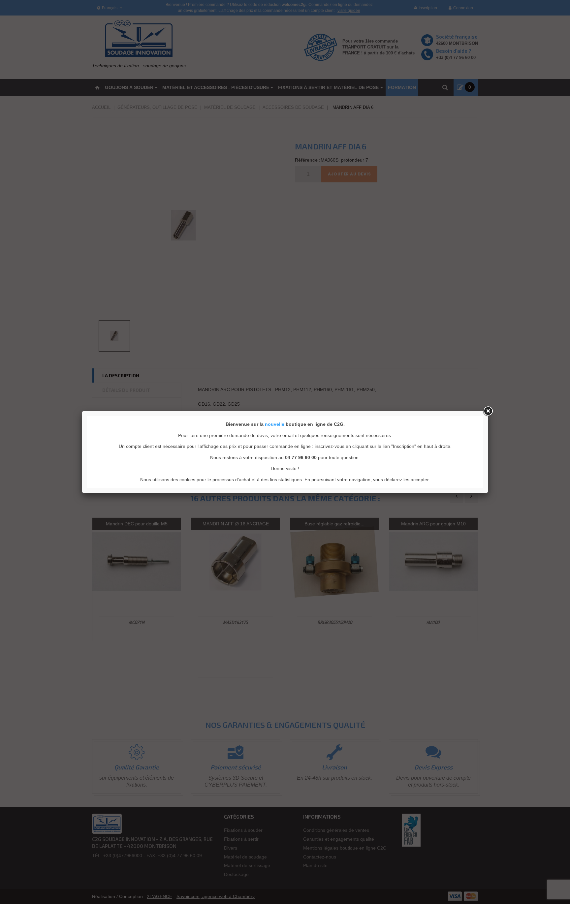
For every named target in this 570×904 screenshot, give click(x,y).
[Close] (488, 411)
